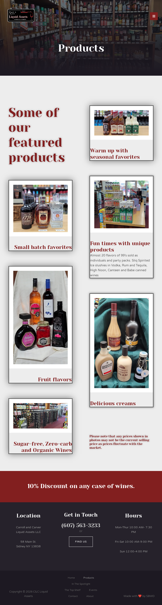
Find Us (81, 541)
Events (93, 590)
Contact (73, 596)
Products (88, 577)
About (90, 596)
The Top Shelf (73, 590)
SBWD (150, 596)
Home (71, 577)
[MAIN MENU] (154, 16)
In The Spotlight (81, 583)
